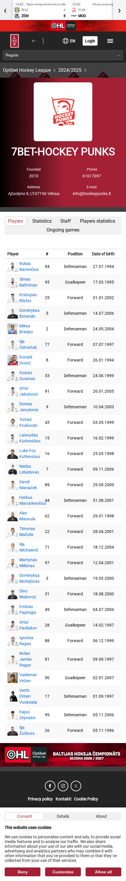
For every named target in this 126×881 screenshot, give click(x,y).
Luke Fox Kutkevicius (25, 453)
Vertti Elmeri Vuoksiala (25, 696)
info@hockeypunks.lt (92, 193)
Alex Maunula (25, 516)
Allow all (103, 872)
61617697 (91, 176)
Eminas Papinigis (25, 609)
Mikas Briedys (25, 329)
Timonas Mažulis (25, 531)
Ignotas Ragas (25, 640)
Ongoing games (63, 230)
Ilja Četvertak (25, 344)
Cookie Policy (86, 799)
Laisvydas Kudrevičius (25, 438)
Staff (65, 221)
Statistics (42, 221)
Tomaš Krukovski (25, 422)
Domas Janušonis (25, 407)
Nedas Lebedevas (25, 469)
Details (63, 816)
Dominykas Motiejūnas (25, 578)
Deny (23, 872)
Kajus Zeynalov (25, 715)
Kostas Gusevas (25, 375)
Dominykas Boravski (25, 313)
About (101, 816)
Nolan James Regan (25, 659)
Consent (24, 816)
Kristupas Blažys (25, 297)
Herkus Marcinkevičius (25, 500)
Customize (63, 872)
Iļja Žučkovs (25, 730)
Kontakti (63, 799)
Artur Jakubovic (25, 391)
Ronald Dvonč (25, 360)
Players (15, 221)
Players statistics (97, 221)
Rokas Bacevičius (25, 266)
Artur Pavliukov (25, 625)
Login (90, 41)
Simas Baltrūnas (25, 282)
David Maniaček (25, 484)
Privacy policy (40, 799)
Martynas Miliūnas (25, 562)
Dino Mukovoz (25, 594)
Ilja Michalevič (25, 547)
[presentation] (119, 10)
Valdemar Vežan (25, 677)
